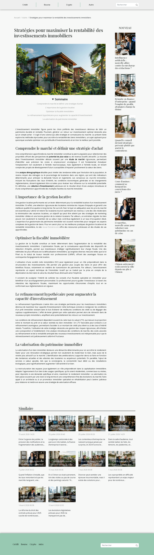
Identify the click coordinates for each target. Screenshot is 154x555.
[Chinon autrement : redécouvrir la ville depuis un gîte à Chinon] (125, 250)
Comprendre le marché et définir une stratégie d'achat (60, 104)
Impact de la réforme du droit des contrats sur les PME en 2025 (32, 500)
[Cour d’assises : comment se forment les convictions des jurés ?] (125, 167)
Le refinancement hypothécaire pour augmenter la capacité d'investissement (59, 115)
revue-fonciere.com (50, 227)
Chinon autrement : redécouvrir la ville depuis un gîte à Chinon (125, 268)
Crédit (25, 5)
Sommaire (61, 99)
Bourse (47, 5)
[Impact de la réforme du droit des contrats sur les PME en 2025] (32, 494)
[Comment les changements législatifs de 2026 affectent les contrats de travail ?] (62, 494)
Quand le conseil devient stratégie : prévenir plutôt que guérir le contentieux (124, 145)
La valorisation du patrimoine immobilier (60, 119)
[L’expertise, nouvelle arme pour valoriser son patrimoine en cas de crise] (125, 209)
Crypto (69, 5)
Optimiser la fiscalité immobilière (60, 111)
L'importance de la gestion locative (60, 107)
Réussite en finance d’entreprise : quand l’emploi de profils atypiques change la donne (125, 104)
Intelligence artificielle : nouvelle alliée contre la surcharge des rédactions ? (125, 63)
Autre (91, 5)
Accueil (17, 17)
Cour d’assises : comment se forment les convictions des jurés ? (123, 186)
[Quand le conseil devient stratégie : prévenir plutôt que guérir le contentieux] (125, 126)
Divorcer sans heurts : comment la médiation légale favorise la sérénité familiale (92, 466)
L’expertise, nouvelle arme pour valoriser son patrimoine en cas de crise (125, 227)
